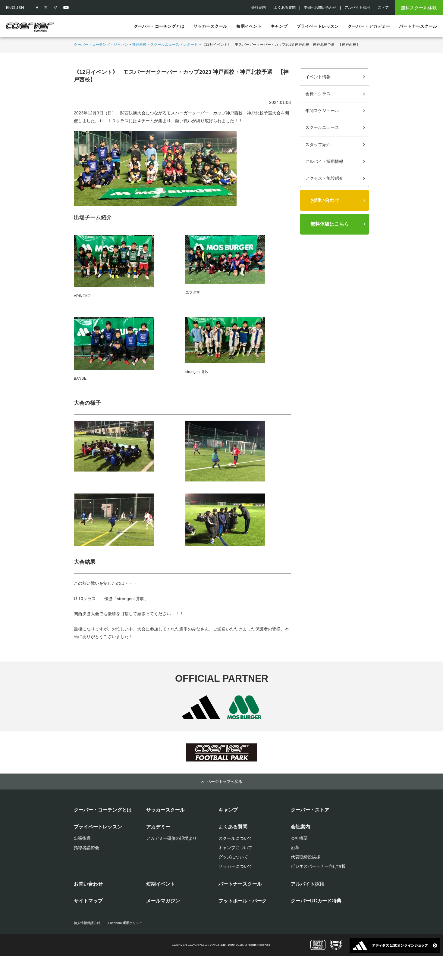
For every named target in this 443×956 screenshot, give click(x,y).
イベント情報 (318, 76)
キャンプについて (235, 847)
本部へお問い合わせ (320, 7)
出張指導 (82, 838)
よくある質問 (285, 7)
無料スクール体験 (419, 7)
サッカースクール (210, 26)
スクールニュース (164, 44)
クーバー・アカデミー (369, 26)
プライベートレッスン (318, 26)
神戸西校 (139, 44)
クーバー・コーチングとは (159, 26)
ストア (383, 7)
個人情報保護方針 (87, 923)
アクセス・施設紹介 (324, 178)
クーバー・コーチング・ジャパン (101, 44)
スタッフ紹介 (318, 144)
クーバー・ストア (310, 809)
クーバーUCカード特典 (316, 900)
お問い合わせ (324, 200)
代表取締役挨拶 (305, 857)
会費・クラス (318, 93)
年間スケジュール (322, 110)
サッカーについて (235, 866)
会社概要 (299, 838)
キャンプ (279, 26)
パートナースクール (418, 26)
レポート (190, 44)
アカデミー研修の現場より (171, 838)
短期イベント (249, 26)
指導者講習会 (86, 847)
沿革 (295, 847)
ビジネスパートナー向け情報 (318, 866)
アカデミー (158, 826)
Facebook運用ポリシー (125, 923)
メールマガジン (163, 900)
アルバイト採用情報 (324, 161)
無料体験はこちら (329, 223)
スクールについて (235, 838)
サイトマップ (88, 900)
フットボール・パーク (242, 900)
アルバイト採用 (357, 7)
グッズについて (233, 857)
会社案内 (258, 7)
